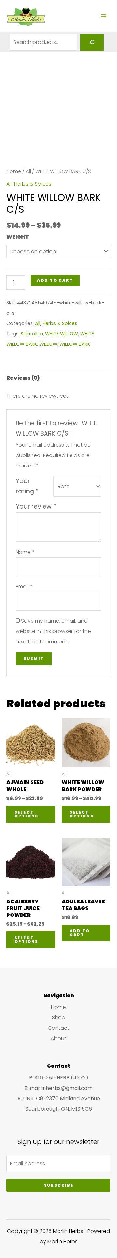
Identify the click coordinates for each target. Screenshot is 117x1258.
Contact (58, 1028)
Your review (36, 506)
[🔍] (92, 42)
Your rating (27, 486)
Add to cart (55, 280)
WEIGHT (17, 237)
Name (25, 552)
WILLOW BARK (74, 344)
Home (13, 171)
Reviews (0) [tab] (23, 377)
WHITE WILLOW (61, 333)
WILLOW (48, 344)
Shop (58, 1017)
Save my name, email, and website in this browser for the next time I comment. (53, 631)
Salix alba (32, 333)
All (28, 171)
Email (24, 586)
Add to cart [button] (80, 933)
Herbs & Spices (32, 184)
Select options (26, 814)
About (58, 1038)
